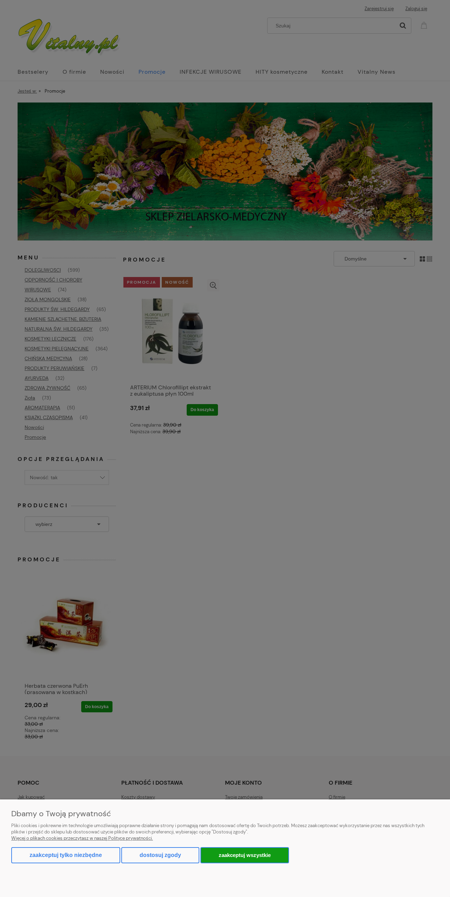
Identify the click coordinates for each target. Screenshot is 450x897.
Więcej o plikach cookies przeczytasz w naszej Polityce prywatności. (82, 838)
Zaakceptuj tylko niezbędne (66, 855)
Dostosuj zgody (160, 855)
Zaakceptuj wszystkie (245, 855)
